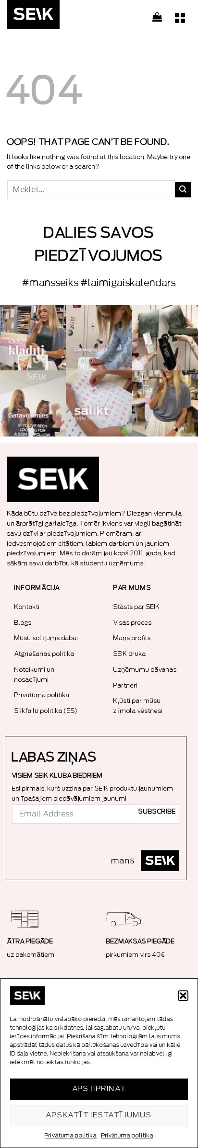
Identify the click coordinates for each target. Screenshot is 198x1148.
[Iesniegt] (183, 189)
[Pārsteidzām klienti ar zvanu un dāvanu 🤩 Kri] (165, 403)
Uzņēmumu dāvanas (145, 669)
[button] (183, 995)
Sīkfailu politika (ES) (46, 711)
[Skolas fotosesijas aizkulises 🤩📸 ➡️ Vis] (33, 403)
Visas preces (132, 623)
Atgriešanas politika (44, 654)
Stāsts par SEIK (136, 607)
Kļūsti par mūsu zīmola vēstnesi (138, 706)
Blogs (23, 623)
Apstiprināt (99, 1088)
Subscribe (157, 812)
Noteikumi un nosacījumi (34, 674)
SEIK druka (129, 654)
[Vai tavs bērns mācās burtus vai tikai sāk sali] (99, 403)
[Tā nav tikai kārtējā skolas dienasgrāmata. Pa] (99, 337)
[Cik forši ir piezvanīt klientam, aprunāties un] (33, 337)
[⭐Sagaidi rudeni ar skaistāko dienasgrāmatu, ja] (165, 337)
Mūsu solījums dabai (46, 638)
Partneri (125, 685)
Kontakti (27, 607)
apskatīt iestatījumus (98, 1115)
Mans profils (132, 638)
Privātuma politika (71, 1135)
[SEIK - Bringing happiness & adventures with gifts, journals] (55, 17)
